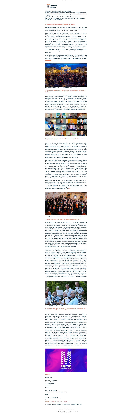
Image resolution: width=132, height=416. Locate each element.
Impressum (47, 21)
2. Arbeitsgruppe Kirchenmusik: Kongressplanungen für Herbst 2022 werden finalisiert (65, 12)
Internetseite (48, 60)
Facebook (53, 401)
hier (69, 188)
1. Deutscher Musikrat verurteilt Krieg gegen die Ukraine (58, 11)
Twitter (65, 401)
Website (47, 401)
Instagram (59, 401)
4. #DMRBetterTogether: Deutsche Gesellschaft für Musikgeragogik (61, 16)
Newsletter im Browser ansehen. (66, 0)
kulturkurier (68, 412)
